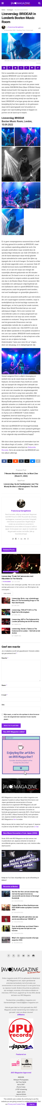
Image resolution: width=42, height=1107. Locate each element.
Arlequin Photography (21, 1080)
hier (14, 819)
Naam (4, 685)
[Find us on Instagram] (18, 955)
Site (3, 705)
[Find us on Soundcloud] (28, 955)
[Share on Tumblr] (20, 68)
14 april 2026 (16, 614)
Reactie (5, 658)
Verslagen (10, 10)
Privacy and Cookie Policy (16, 1104)
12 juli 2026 (16, 581)
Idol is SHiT (21, 1084)
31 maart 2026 (17, 624)
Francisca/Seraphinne (15, 27)
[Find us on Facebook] (8, 955)
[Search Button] (39, 3)
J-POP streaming (21, 1089)
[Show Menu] (3, 3)
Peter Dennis (7, 581)
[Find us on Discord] (33, 956)
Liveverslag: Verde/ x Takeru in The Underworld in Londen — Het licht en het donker (26, 631)
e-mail (36, 827)
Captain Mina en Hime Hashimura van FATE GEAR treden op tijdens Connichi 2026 (25, 907)
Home (3, 10)
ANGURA (21, 1077)
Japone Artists (21, 1094)
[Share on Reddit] (15, 68)
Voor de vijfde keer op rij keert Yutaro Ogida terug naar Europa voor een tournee (25, 928)
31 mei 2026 (16, 605)
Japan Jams (21, 1092)
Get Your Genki (21, 1082)
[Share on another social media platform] (37, 68)
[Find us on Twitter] (13, 956)
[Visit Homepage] (21, 3)
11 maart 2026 (17, 635)
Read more (8, 593)
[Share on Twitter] (9, 68)
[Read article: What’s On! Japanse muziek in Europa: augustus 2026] (6, 940)
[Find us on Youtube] (23, 955)
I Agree (32, 1104)
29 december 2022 (10, 30)
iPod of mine (21, 1087)
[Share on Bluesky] (32, 68)
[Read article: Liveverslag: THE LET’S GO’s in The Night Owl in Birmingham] (6, 612)
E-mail (5, 695)
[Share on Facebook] (4, 68)
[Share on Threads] (26, 68)
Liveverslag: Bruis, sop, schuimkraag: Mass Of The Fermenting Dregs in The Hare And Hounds (25, 601)
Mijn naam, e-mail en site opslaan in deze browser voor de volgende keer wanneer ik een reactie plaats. (21, 717)
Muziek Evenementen (21, 10)
